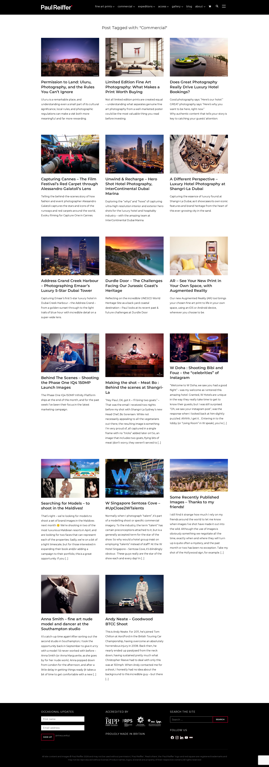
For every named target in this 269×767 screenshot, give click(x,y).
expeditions (145, 6)
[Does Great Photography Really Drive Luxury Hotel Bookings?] (199, 39)
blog (189, 6)
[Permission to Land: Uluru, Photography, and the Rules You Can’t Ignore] (70, 39)
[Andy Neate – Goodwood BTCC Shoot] (134, 576)
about (199, 6)
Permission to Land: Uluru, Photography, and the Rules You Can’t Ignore (67, 87)
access (162, 6)
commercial (125, 6)
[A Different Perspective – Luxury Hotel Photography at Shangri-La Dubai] (199, 136)
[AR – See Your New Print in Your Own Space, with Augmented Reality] (199, 238)
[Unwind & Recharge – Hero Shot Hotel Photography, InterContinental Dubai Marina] (134, 136)
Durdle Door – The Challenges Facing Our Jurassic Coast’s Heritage (133, 285)
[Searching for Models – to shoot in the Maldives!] (70, 461)
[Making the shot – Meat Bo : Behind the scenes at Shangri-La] (134, 335)
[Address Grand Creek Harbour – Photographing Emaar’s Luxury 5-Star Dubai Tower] (70, 238)
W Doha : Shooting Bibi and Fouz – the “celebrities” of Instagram (196, 373)
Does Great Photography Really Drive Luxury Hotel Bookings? (194, 87)
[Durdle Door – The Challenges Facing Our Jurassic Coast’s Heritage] (134, 238)
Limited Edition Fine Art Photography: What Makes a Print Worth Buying (132, 87)
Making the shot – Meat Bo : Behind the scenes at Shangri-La (134, 387)
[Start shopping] (210, 6)
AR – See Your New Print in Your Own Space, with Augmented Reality (195, 285)
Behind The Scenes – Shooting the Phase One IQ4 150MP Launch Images (70, 382)
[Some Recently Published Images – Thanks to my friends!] (199, 461)
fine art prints (103, 6)
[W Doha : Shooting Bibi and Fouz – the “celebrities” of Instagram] (199, 335)
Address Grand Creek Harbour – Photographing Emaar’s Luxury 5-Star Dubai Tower (69, 285)
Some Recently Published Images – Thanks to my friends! (194, 502)
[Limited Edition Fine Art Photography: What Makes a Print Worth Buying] (134, 39)
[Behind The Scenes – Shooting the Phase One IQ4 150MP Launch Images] (70, 335)
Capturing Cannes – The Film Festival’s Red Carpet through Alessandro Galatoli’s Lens (69, 184)
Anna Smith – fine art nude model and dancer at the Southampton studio (66, 624)
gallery (176, 6)
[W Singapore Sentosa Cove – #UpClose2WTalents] (134, 461)
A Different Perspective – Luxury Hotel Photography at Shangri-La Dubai (197, 184)
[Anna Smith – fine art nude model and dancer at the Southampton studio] (70, 576)
